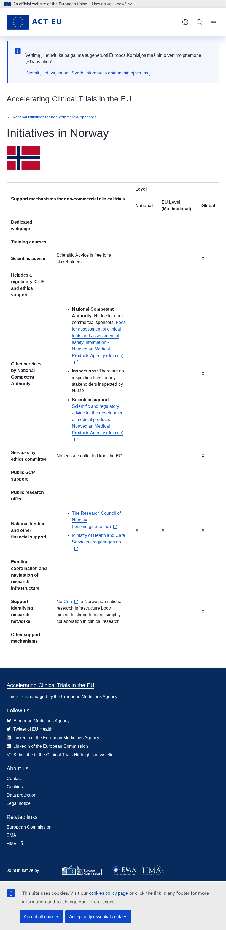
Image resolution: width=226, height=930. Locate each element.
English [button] (185, 22)
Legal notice (19, 803)
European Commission (29, 827)
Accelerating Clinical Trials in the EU (50, 685)
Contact (14, 778)
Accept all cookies (41, 916)
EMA (11, 835)
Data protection (21, 795)
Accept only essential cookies (98, 916)
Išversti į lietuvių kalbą (46, 73)
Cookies (15, 786)
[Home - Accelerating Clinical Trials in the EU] (34, 22)
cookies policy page (108, 893)
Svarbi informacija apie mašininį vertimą (111, 73)
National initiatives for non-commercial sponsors (54, 117)
